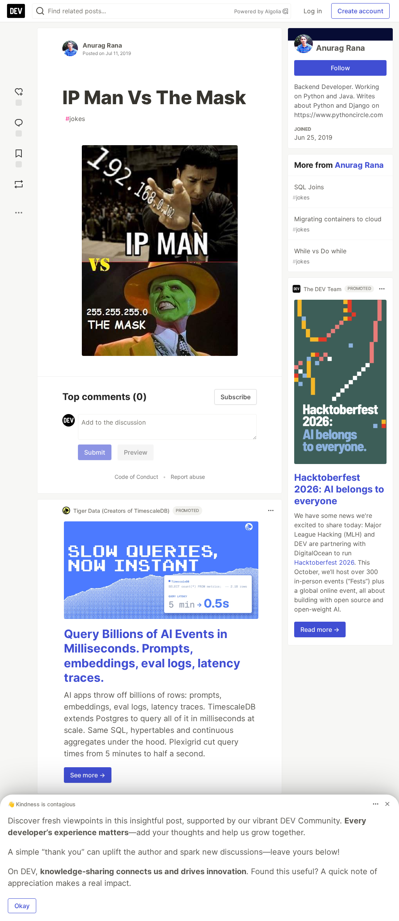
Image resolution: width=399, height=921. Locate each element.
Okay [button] (22, 906)
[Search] (40, 11)
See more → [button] (87, 775)
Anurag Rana (102, 45)
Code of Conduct (136, 476)
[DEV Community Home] (16, 11)
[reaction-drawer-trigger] (19, 96)
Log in (313, 11)
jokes (75, 119)
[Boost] (18, 184)
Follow (340, 68)
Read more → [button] (319, 629)
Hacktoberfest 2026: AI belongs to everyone (339, 489)
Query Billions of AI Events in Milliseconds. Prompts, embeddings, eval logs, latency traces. (152, 656)
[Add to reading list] (18, 157)
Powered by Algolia (258, 11)
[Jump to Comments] (18, 126)
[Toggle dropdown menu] (271, 510)
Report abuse (188, 476)
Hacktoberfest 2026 (324, 562)
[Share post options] (18, 212)
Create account (360, 11)
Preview (135, 452)
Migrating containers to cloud (337, 224)
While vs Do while (319, 256)
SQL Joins (308, 192)
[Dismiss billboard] (387, 804)
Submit (94, 452)
